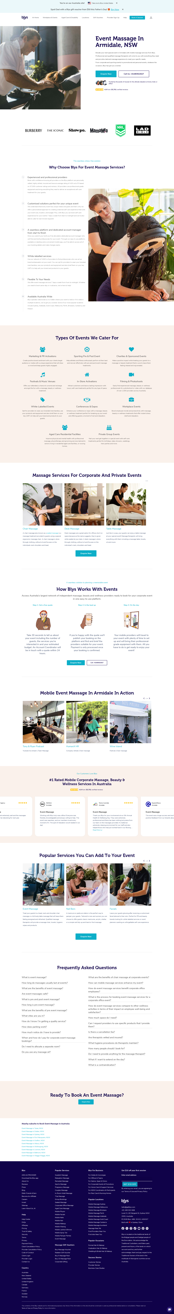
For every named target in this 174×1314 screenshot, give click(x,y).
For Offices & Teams (95, 1178)
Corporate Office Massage (64, 1205)
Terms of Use (129, 1191)
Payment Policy (27, 1243)
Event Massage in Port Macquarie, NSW (36, 1137)
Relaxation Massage (62, 1178)
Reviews (25, 1184)
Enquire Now (106, 74)
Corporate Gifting (61, 1262)
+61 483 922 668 (128, 1210)
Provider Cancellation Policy (32, 1249)
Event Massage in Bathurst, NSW (33, 1153)
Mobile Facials (60, 1214)
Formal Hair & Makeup (96, 1245)
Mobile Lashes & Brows (63, 1230)
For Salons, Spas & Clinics (97, 1181)
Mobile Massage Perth (96, 1213)
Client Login (26, 1256)
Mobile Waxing (60, 1227)
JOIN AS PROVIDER (29, 1175)
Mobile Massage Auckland (97, 1225)
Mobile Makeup (60, 1224)
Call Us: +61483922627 (134, 74)
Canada (24, 1285)
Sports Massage (60, 1184)
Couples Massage (61, 1190)
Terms (24, 1237)
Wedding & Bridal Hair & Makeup (100, 1251)
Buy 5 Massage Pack (62, 1256)
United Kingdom (27, 1282)
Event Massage (60, 1239)
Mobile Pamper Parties (63, 1236)
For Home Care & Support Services (100, 1187)
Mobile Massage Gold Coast (98, 1219)
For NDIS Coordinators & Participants (101, 1190)
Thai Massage (60, 1196)
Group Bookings (61, 1199)
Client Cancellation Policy (31, 1246)
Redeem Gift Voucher (62, 1253)
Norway (24, 1297)
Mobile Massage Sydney (96, 1204)
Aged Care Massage (62, 1208)
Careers (24, 1199)
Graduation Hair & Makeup (97, 1248)
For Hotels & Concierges (97, 1175)
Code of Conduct (28, 1253)
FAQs (24, 1222)
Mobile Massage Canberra (97, 1222)
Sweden (24, 1294)
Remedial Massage (61, 1181)
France (24, 1291)
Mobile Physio (60, 1211)
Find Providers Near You (97, 1231)
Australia (25, 1272)
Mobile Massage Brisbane (97, 1210)
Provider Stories (94, 1265)
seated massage (52, 533)
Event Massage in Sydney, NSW (33, 1134)
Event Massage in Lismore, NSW (33, 1149)
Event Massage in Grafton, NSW (33, 1140)
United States (26, 1279)
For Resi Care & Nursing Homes (99, 1193)
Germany (25, 1288)
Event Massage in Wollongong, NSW (35, 1146)
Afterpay (25, 1225)
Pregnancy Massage (62, 1187)
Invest (24, 1202)
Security (25, 1234)
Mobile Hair (59, 1220)
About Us (25, 1181)
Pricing (24, 1228)
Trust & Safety (27, 1231)
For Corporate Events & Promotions (101, 1184)
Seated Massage (60, 1202)
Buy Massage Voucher (63, 1249)
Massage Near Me (94, 1228)
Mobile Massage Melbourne (98, 1207)
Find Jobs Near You (95, 1234)
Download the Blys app (30, 1178)
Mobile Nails (59, 1217)
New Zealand (26, 1275)
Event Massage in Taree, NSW (32, 1128)
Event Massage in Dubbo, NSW (33, 1131)
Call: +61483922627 (97, 663)
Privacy (24, 1240)
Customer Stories (94, 1262)
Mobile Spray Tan (61, 1233)
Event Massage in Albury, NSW (33, 1143)
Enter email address (129, 1175)
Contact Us (26, 1262)
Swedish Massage (61, 1175)
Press (24, 1187)
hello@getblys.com (128, 1207)
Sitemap (25, 1205)
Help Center (26, 1219)
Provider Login (27, 1259)
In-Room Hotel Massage (63, 1193)
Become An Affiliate (29, 1196)
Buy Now (115, 9)
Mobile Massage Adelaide (97, 1216)
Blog (23, 1190)
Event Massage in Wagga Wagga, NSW (36, 1156)
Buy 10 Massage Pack (63, 1259)
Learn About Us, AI (28, 1208)
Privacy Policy (142, 1191)
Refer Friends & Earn (29, 1193)
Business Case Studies (96, 1268)
